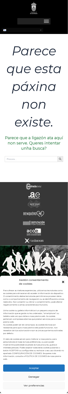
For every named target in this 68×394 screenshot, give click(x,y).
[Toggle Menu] (46, 21)
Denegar (33, 376)
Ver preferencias (34, 385)
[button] (63, 282)
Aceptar (34, 368)
